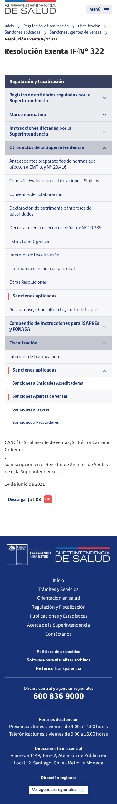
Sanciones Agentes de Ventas (75, 32)
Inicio (9, 26)
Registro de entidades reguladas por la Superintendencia (49, 98)
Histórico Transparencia (58, 668)
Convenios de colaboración (35, 194)
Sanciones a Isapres (31, 409)
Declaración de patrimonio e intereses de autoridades (50, 211)
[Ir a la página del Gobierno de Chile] (29, 554)
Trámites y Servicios (58, 589)
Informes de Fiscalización (34, 255)
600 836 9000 (58, 697)
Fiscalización (89, 26)
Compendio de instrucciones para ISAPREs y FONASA (54, 326)
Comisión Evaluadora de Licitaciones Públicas (54, 181)
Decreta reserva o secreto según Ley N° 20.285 (55, 228)
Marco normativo (27, 114)
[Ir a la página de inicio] (30, 7)
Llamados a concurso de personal (42, 268)
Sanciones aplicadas (22, 32)
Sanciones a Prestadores (35, 422)
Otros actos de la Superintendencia (46, 147)
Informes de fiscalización (34, 356)
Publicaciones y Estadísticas (59, 616)
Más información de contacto (58, 705)
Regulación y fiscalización (46, 26)
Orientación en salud (58, 598)
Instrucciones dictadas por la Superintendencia (40, 131)
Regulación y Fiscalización (59, 607)
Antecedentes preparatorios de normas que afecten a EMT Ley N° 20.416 (52, 164)
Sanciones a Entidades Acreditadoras (47, 383)
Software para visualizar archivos (58, 660)
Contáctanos (58, 634)
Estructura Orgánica (29, 241)
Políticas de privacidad (58, 652)
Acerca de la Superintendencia (58, 625)
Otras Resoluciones (28, 282)
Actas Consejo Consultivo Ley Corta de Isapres (54, 309)
